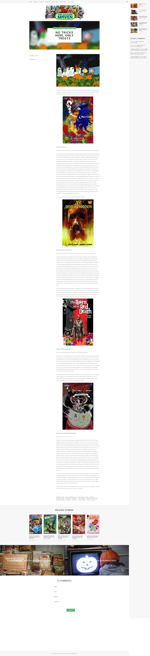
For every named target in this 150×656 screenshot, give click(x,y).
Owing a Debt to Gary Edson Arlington (138, 46)
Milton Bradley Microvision (137, 42)
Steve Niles (74, 500)
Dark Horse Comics (83, 497)
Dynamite (92, 497)
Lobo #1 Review (69, 633)
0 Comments (32, 59)
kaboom (88, 498)
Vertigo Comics (91, 500)
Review (73, 28)
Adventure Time (60, 497)
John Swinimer (135, 56)
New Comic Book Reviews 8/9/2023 (115, 633)
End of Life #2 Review (23, 633)
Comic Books (70, 631)
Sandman (68, 500)
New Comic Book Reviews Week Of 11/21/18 (138, 57)
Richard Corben (60, 500)
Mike (132, 52)
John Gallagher (135, 49)
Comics (56, 28)
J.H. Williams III (81, 498)
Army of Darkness (70, 497)
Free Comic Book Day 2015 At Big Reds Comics (138, 53)
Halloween (62, 28)
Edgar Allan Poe (60, 498)
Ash (77, 497)
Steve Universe (82, 500)
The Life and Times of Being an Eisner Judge (139, 50)
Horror (68, 28)
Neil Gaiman (94, 498)
